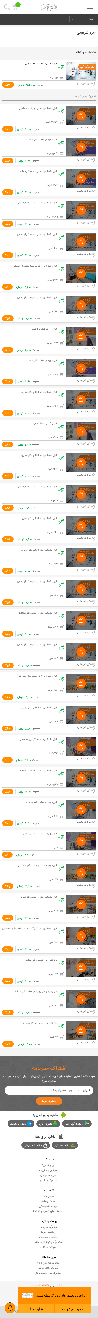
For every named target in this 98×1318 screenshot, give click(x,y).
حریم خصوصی (48, 1175)
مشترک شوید (49, 1101)
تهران (90, 19)
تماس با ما (48, 1196)
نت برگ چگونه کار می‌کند (48, 1242)
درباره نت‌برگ (48, 1165)
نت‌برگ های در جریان (48, 1263)
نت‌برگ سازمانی (48, 1227)
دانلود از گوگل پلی (74, 1124)
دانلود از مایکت (18, 1124)
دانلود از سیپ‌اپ (33, 1145)
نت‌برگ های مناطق (48, 1268)
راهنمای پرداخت (48, 1237)
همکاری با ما (48, 1201)
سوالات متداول (48, 1247)
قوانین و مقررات (48, 1170)
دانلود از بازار (45, 1124)
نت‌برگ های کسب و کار (48, 1273)
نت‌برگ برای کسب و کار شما (48, 1211)
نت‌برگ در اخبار (48, 1180)
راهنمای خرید (48, 1232)
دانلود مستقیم (62, 1145)
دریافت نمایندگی (48, 1206)
